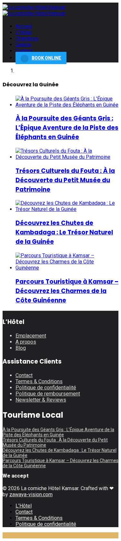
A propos (25, 342)
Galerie (23, 45)
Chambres (26, 38)
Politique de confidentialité (45, 387)
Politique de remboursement (47, 394)
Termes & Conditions (39, 381)
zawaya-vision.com (31, 494)
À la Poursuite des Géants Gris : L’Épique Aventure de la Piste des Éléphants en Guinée (66, 127)
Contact (24, 51)
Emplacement (30, 336)
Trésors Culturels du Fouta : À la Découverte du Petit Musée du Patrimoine (65, 180)
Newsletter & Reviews (40, 400)
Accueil (23, 26)
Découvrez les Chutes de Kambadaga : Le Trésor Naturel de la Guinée (64, 232)
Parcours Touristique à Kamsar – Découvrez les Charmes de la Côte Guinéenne (66, 291)
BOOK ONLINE (46, 58)
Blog (20, 348)
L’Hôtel (23, 32)
